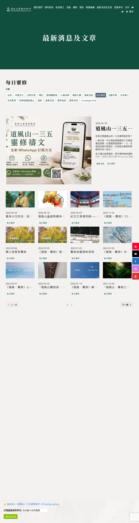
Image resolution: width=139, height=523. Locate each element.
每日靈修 (100, 95)
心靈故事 (65, 95)
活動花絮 (112, 95)
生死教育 (11, 100)
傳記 (41, 95)
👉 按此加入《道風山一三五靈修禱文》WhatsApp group (31, 504)
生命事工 (124, 95)
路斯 (40, 100)
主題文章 (31, 95)
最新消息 (88, 95)
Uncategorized (88, 100)
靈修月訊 (73, 100)
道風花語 (49, 100)
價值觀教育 (51, 95)
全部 (9, 95)
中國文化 (19, 95)
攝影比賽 (76, 95)
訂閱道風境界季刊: (13, 510)
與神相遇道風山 (26, 100)
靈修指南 (61, 100)
